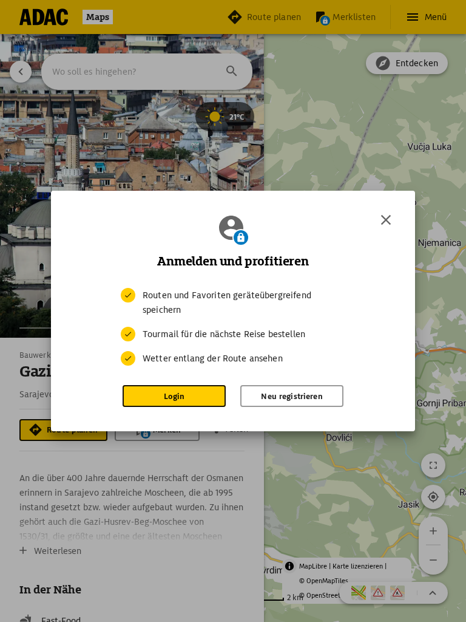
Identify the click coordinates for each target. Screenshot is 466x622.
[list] (233, 327)
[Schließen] (385, 219)
